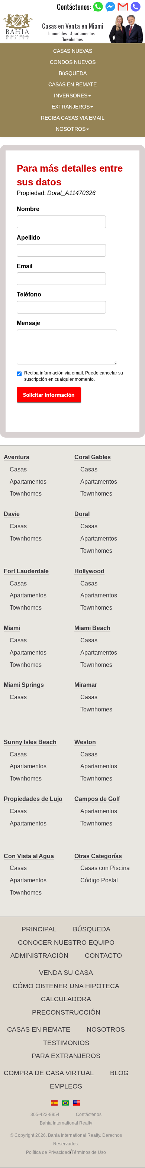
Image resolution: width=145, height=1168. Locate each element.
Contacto (103, 955)
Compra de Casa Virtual (49, 1073)
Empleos (66, 1086)
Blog (119, 1073)
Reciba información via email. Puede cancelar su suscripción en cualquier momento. (73, 376)
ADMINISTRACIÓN (39, 955)
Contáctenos (89, 1114)
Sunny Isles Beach (30, 742)
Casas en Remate (38, 1029)
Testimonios (66, 1043)
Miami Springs (24, 685)
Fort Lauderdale (26, 571)
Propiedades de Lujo (33, 799)
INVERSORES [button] (70, 95)
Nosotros (106, 1029)
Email (24, 266)
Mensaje (28, 323)
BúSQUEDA (73, 73)
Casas (18, 469)
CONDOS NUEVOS (73, 62)
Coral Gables (92, 457)
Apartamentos (28, 481)
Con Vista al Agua (29, 856)
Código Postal (99, 880)
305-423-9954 (44, 1114)
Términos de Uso (88, 1152)
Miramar (85, 685)
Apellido (28, 237)
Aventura (16, 457)
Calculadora (66, 999)
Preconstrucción (66, 1012)
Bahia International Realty (66, 1123)
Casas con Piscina (105, 868)
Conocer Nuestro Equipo (66, 942)
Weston (85, 742)
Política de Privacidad (48, 1152)
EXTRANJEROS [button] (71, 107)
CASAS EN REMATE (72, 84)
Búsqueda (91, 929)
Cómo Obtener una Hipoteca (66, 986)
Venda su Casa (66, 972)
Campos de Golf (97, 799)
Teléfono (29, 294)
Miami (12, 628)
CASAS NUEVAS (72, 51)
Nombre (28, 209)
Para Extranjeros (66, 1056)
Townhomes (26, 493)
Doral (82, 514)
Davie (12, 514)
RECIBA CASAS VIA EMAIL (72, 118)
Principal (39, 929)
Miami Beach (92, 628)
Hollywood (89, 571)
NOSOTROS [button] (71, 129)
